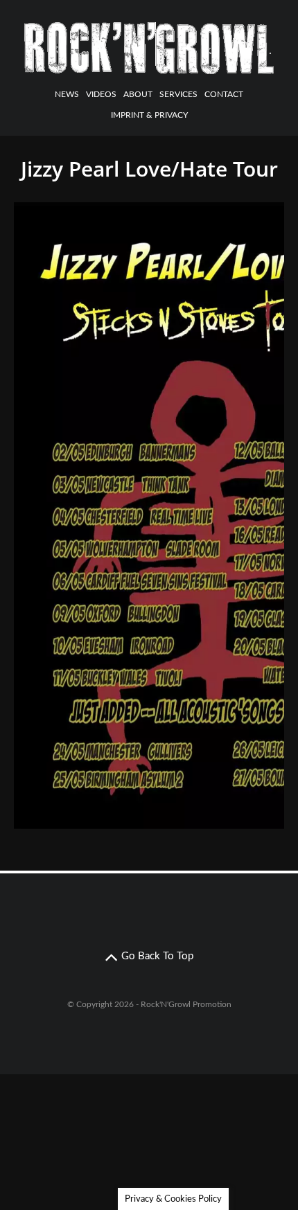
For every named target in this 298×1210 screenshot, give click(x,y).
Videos (101, 94)
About (137, 94)
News (67, 94)
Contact (223, 94)
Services (178, 94)
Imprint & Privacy (149, 115)
